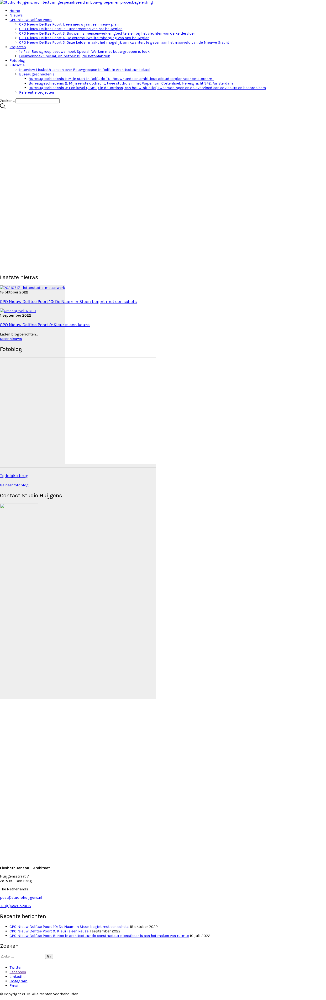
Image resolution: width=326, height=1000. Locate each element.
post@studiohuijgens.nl (21, 897)
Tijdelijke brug (14, 475)
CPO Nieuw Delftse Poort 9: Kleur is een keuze (45, 324)
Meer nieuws (11, 338)
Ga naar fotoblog (14, 485)
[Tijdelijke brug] (78, 581)
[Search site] (3, 108)
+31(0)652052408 (15, 906)
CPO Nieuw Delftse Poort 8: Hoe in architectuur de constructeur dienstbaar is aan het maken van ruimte (99, 935)
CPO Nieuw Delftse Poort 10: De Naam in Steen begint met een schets (68, 301)
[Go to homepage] (76, 2)
